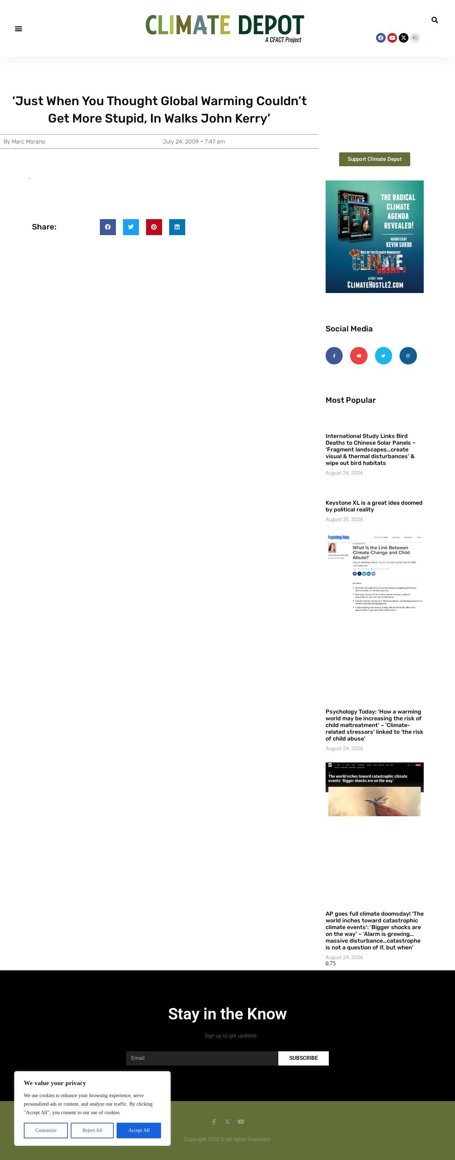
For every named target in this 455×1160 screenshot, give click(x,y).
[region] (92, 1108)
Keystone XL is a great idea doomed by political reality (374, 506)
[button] (18, 28)
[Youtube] (392, 38)
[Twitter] (383, 355)
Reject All (92, 1130)
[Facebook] (381, 38)
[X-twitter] (403, 38)
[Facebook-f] (334, 355)
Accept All (139, 1130)
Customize (46, 1130)
